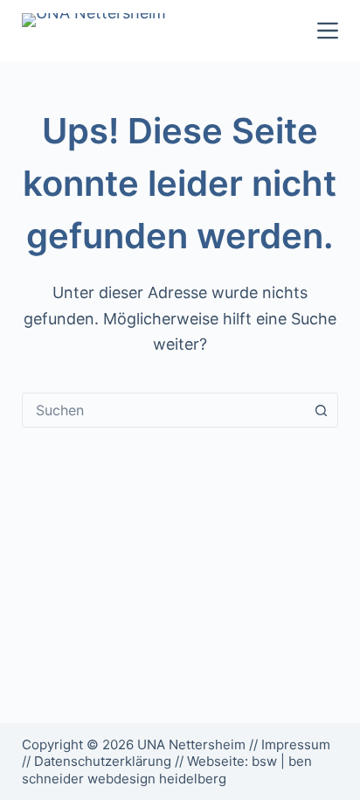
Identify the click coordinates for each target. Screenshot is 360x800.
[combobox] (164, 410)
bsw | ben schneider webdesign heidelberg (167, 770)
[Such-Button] (320, 410)
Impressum (295, 744)
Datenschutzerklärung (102, 761)
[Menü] (327, 30)
